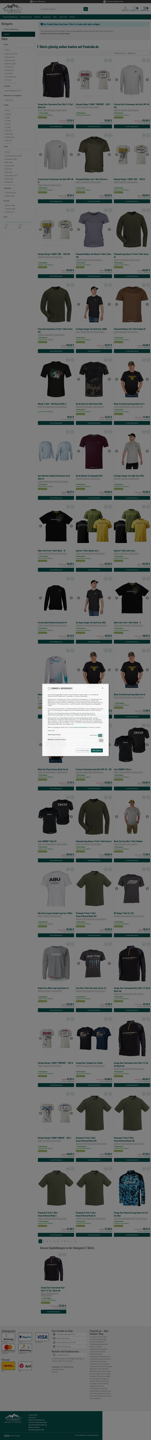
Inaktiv (101, 740)
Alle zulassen (96, 750)
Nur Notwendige (83, 750)
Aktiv (100, 735)
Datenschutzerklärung (80, 727)
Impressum (51, 730)
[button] (100, 735)
